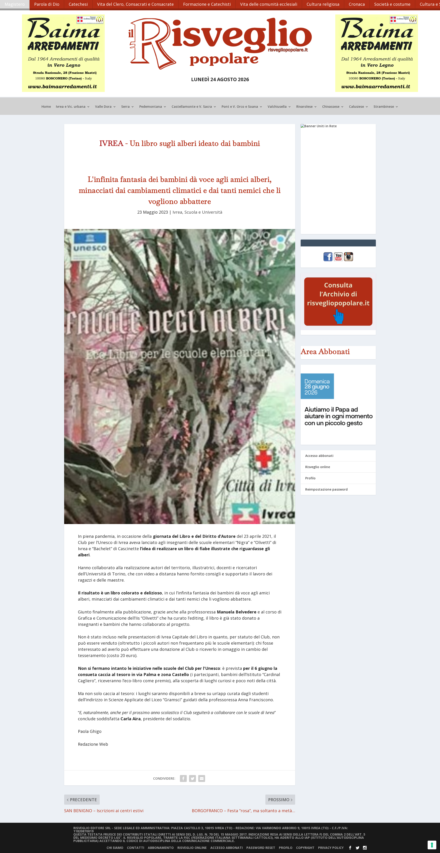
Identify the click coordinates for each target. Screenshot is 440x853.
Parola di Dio (46, 4)
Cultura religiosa (323, 4)
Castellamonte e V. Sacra (192, 107)
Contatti (135, 847)
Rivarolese (304, 107)
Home (46, 107)
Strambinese (384, 107)
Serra (125, 107)
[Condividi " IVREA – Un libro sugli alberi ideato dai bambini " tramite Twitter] (192, 778)
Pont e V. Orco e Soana (240, 107)
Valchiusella (277, 107)
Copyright (305, 847)
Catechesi (78, 4)
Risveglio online (317, 467)
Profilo (310, 478)
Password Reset (260, 847)
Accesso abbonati (319, 455)
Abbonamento (161, 847)
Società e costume (392, 4)
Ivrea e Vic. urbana (70, 107)
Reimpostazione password (326, 489)
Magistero (15, 4)
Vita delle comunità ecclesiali (268, 4)
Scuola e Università (203, 212)
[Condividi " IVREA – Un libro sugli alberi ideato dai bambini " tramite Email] (201, 778)
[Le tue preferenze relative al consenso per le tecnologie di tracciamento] (432, 845)
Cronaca (357, 4)
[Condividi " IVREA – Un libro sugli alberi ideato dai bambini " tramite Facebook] (183, 778)
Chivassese (330, 107)
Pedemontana (150, 107)
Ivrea (177, 212)
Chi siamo (115, 847)
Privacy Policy (331, 847)
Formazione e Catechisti (207, 4)
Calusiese (356, 107)
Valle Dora (103, 107)
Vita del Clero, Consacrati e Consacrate (135, 4)
